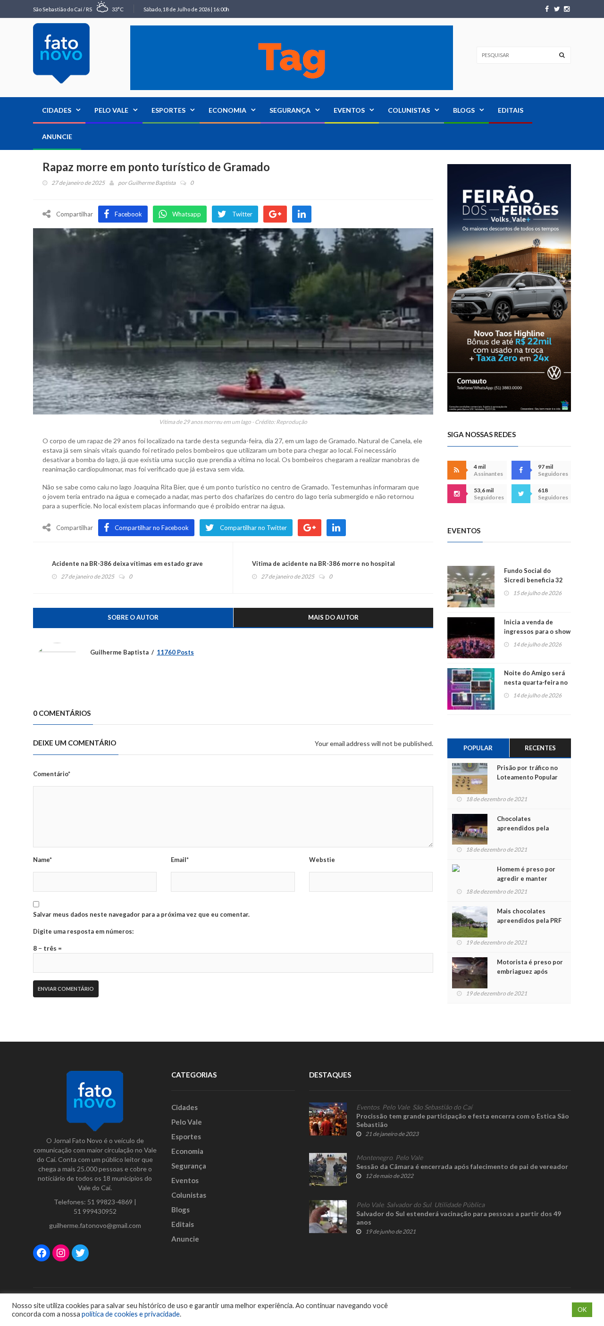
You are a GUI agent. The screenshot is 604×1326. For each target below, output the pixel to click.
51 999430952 (95, 1211)
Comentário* (51, 774)
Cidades (56, 110)
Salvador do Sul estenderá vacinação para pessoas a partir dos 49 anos (458, 1218)
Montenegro (374, 1157)
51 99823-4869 (110, 1202)
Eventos (349, 110)
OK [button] (582, 1309)
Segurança (289, 110)
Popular (478, 748)
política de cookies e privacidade (131, 1314)
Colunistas (409, 110)
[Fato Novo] (61, 53)
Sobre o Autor (133, 617)
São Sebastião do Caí (442, 1107)
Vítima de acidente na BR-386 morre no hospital (323, 563)
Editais (510, 110)
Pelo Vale (111, 110)
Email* (180, 859)
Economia (227, 110)
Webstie (322, 859)
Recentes (540, 748)
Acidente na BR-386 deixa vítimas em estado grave (127, 563)
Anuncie (57, 137)
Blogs (464, 110)
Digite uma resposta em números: (83, 931)
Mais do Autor (333, 617)
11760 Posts (175, 652)
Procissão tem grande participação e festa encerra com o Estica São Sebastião (462, 1120)
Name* (42, 859)
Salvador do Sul (408, 1205)
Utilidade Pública (459, 1205)
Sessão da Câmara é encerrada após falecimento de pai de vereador (462, 1166)
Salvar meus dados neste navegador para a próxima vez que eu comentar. (141, 914)
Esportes (168, 110)
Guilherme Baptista (152, 182)
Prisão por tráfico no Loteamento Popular (527, 772)
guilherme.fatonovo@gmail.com (95, 1225)
